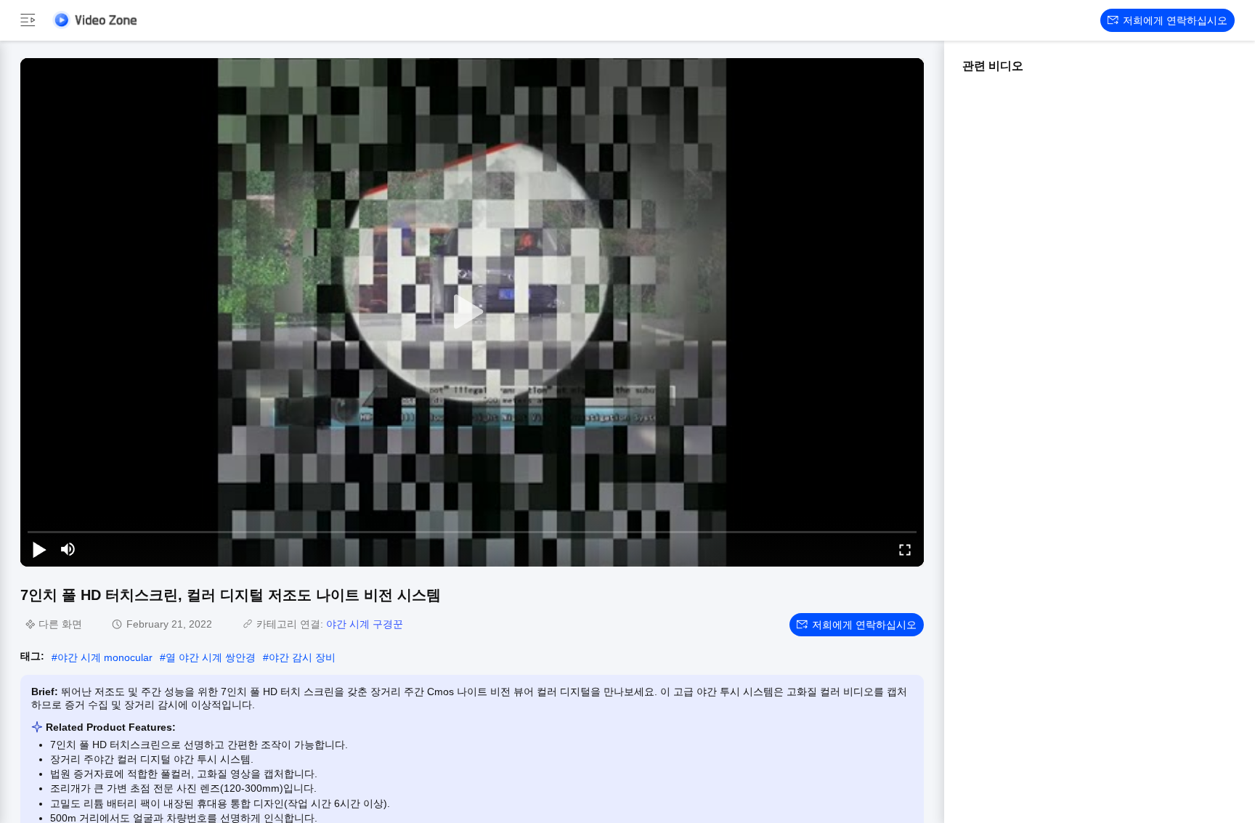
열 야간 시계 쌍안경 (211, 657)
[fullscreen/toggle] (904, 549)
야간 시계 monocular (105, 657)
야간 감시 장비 (302, 657)
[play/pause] (39, 549)
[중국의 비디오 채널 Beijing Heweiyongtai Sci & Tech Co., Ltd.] (94, 20)
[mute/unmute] (68, 549)
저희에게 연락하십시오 (1175, 20)
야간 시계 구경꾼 (364, 624)
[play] (472, 312)
